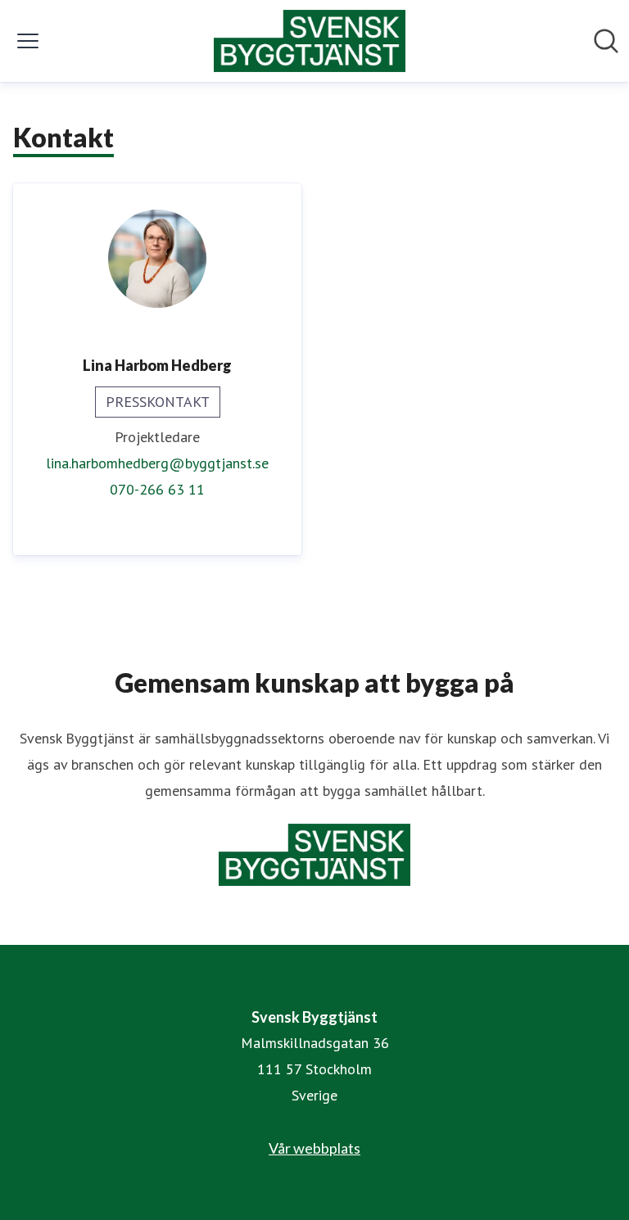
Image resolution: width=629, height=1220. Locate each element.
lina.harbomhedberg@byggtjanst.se (157, 463)
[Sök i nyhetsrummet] (606, 41)
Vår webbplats (314, 1148)
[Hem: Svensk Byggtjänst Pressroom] (309, 41)
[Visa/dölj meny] (28, 41)
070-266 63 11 (157, 489)
